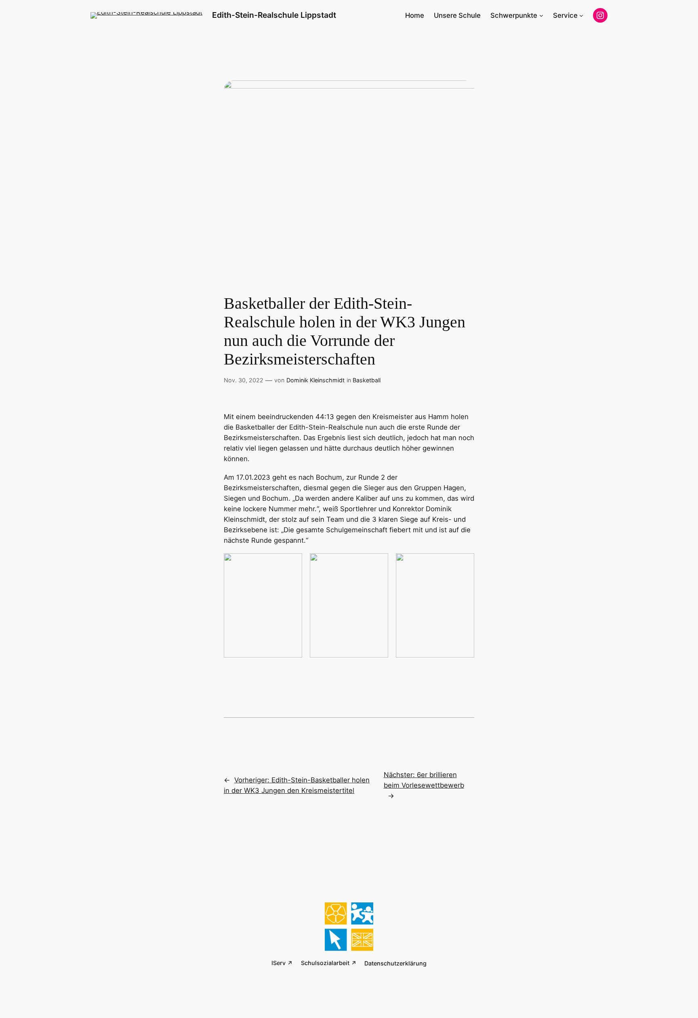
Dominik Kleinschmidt (315, 380)
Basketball (367, 380)
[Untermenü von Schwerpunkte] (541, 15)
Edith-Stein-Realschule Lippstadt (274, 15)
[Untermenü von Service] (581, 15)
